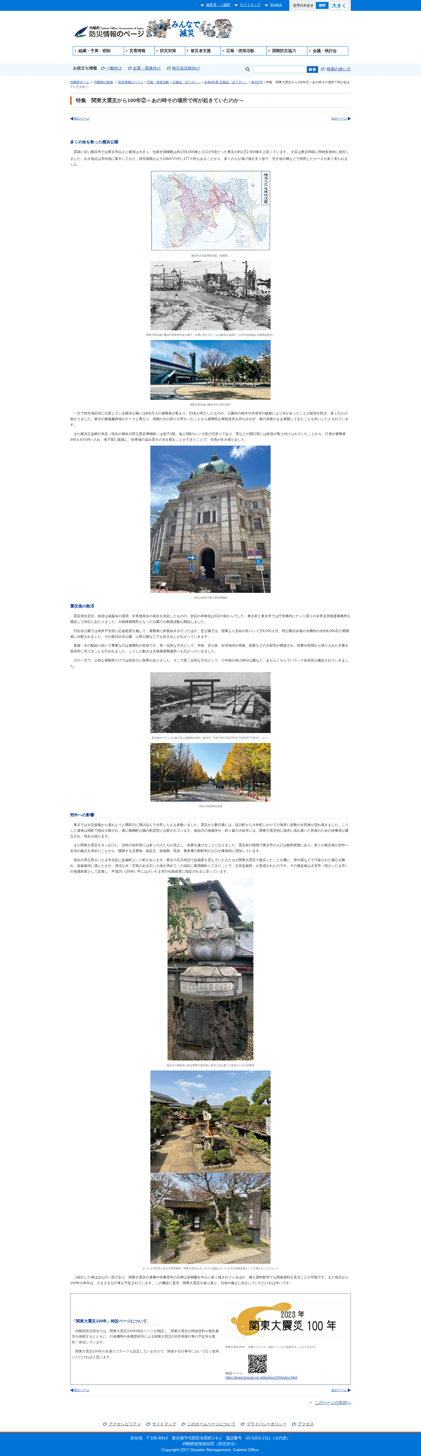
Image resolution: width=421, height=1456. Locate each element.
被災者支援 (201, 50)
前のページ (82, 118)
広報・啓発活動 (240, 50)
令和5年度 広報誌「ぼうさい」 (226, 82)
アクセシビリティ (125, 1424)
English (276, 5)
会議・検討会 (325, 50)
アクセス (306, 1424)
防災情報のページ (130, 82)
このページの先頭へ (333, 1403)
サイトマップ (250, 5)
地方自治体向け (186, 68)
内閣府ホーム (79, 82)
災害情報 (137, 50)
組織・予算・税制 (94, 50)
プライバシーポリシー (267, 1424)
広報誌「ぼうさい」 (186, 82)
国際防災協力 (284, 50)
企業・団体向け (147, 68)
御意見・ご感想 (218, 5)
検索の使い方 (339, 69)
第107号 (257, 82)
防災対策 (168, 50)
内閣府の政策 (103, 82)
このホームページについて (211, 1424)
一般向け (114, 68)
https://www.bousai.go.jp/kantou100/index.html (261, 1377)
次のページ (339, 118)
